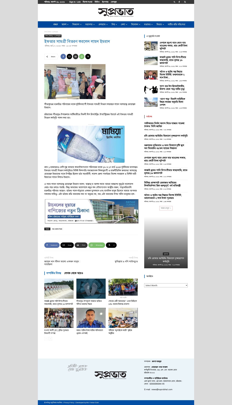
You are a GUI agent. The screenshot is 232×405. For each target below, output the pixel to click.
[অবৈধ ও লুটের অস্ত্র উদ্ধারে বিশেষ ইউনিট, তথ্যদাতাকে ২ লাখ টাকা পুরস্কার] (151, 75)
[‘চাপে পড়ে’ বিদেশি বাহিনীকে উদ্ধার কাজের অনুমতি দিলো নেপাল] (151, 102)
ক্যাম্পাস (166, 254)
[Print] (75, 56)
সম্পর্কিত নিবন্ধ (53, 273)
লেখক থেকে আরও (73, 273)
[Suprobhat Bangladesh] (116, 12)
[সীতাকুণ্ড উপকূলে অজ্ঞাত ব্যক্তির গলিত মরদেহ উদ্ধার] (91, 289)
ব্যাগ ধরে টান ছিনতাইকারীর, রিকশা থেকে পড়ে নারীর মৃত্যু (172, 88)
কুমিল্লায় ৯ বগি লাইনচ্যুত (126, 261)
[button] (175, 2)
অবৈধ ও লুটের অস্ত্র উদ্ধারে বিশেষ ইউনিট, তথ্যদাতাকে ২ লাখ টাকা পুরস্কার (163, 196)
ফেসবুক (114, 2)
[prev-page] (46, 338)
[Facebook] (179, 2)
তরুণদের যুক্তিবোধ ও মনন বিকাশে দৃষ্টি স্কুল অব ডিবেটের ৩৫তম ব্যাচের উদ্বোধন (164, 147)
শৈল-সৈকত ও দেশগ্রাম (53, 36)
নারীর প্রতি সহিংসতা (176, 24)
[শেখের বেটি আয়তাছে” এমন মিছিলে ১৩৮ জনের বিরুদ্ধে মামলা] (123, 289)
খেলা (123, 24)
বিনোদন (134, 24)
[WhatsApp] (81, 56)
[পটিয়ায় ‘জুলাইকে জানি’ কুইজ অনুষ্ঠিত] (123, 318)
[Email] (69, 56)
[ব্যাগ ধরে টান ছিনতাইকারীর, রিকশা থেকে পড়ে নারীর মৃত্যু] (151, 89)
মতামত (147, 24)
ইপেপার (105, 2)
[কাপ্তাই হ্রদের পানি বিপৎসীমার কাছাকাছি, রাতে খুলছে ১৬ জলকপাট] (59, 289)
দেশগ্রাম (102, 24)
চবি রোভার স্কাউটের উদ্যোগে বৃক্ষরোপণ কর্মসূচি (166, 135)
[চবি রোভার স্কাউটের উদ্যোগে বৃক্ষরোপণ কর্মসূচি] (166, 242)
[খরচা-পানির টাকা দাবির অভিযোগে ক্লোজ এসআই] (91, 318)
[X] (185, 2)
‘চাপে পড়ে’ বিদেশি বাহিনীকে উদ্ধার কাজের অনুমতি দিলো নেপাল (172, 102)
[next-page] (50, 338)
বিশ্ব (113, 24)
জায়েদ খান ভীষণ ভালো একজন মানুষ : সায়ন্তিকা (62, 263)
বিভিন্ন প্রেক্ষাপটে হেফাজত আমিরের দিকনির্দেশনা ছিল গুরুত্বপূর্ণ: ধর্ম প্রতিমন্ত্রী (162, 184)
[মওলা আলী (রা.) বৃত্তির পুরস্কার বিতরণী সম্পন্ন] (59, 318)
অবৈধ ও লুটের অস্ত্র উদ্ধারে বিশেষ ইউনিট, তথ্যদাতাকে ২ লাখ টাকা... (172, 74)
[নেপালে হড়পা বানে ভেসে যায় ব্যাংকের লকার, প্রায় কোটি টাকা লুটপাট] (151, 46)
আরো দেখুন (165, 208)
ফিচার (159, 24)
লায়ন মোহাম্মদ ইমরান (57, 229)
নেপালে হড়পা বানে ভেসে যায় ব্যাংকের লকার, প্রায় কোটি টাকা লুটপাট (173, 45)
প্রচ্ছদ (55, 24)
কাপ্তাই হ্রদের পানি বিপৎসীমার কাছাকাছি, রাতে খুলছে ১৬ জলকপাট (173, 60)
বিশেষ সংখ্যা (87, 2)
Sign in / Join (75, 2)
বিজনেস (75, 24)
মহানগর (89, 24)
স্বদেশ (64, 24)
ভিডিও (97, 2)
